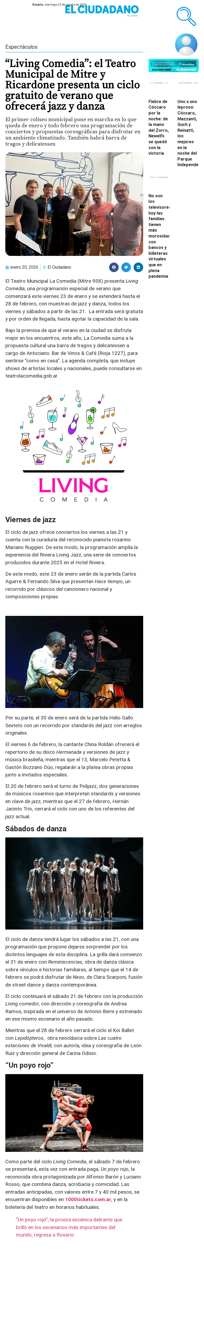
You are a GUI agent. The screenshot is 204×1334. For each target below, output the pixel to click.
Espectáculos (21, 47)
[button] (114, 267)
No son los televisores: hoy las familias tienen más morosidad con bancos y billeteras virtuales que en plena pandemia (160, 236)
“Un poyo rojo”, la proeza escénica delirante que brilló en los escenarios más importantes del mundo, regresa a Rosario (69, 1227)
